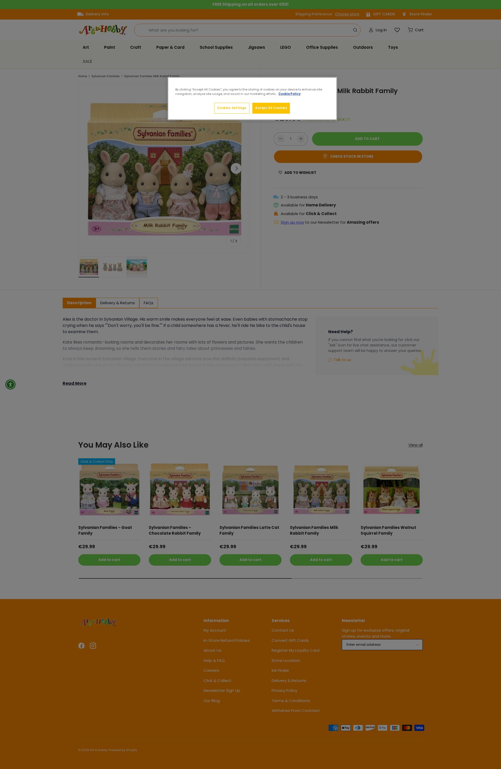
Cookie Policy (289, 94)
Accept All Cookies (271, 108)
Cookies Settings (232, 108)
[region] (252, 98)
